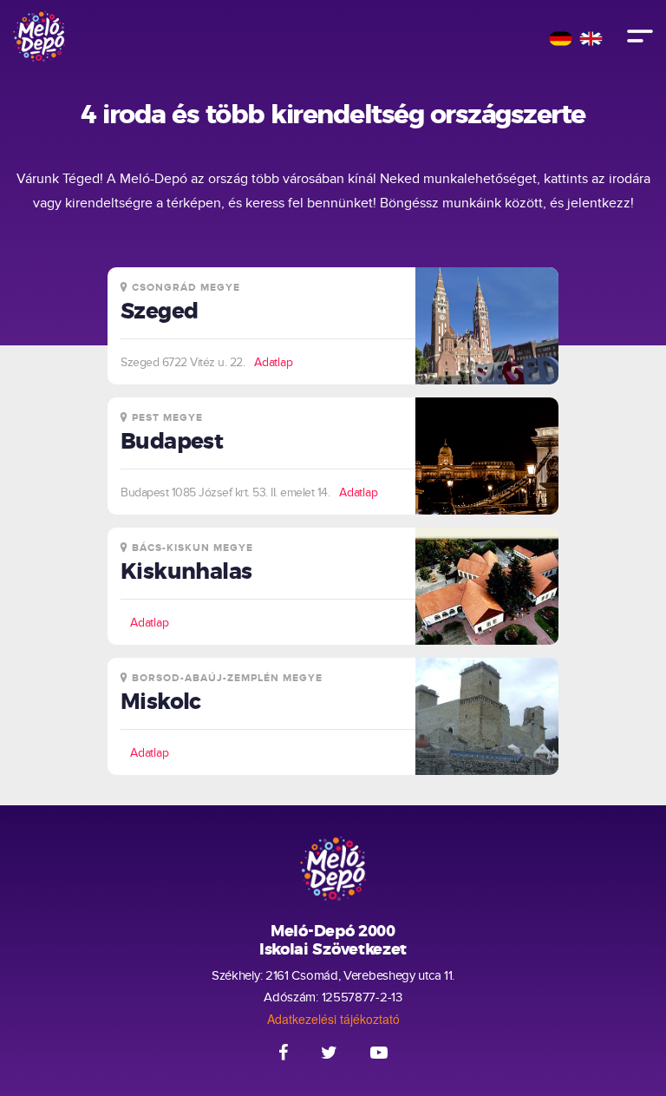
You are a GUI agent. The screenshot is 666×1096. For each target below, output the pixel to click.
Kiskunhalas (186, 572)
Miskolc (161, 702)
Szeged (159, 312)
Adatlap (273, 362)
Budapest (172, 442)
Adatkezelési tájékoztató (333, 1018)
